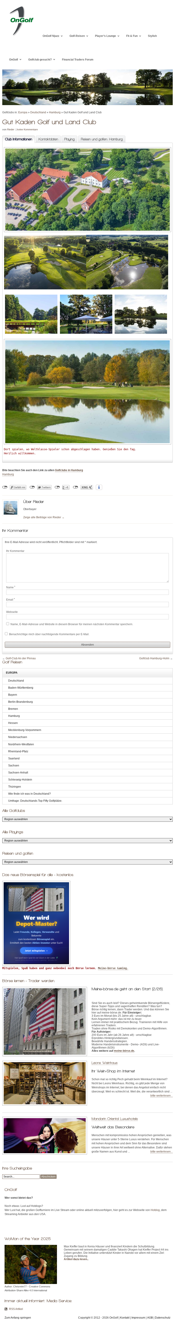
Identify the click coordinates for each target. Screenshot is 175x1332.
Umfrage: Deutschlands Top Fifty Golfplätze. (35, 800)
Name (10, 587)
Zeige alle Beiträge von (43, 517)
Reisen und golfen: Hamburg (102, 139)
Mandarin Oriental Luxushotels (115, 1119)
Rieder (10, 129)
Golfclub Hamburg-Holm (154, 658)
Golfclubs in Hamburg (69, 470)
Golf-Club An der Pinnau (21, 658)
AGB (150, 1317)
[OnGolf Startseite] (21, 36)
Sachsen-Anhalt (18, 772)
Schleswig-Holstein (20, 779)
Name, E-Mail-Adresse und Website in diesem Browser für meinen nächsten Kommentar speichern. (71, 624)
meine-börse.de (124, 1050)
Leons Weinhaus (105, 1063)
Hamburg (55, 112)
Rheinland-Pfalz (18, 751)
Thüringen (14, 786)
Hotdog (155, 1210)
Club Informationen (17, 139)
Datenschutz (162, 1317)
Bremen (13, 708)
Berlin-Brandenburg (20, 701)
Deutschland (38, 112)
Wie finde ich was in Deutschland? (29, 793)
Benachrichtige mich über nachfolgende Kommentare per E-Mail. (48, 634)
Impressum (138, 1317)
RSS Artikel (16, 1309)
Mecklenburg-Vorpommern (24, 730)
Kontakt (124, 1317)
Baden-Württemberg (20, 687)
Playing (69, 139)
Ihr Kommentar (15, 551)
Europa (22, 112)
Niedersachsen (17, 737)
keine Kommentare (27, 129)
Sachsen (13, 765)
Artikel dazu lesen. (76, 1259)
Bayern (12, 694)
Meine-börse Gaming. (113, 968)
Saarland (14, 758)
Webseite (12, 612)
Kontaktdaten (48, 139)
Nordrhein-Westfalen (21, 744)
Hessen (13, 723)
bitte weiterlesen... (161, 1095)
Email (10, 599)
